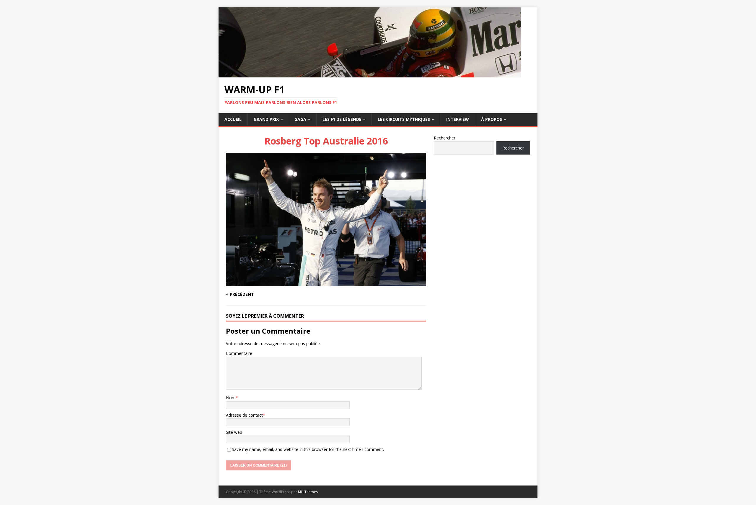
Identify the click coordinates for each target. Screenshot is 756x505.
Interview (457, 119)
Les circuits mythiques (404, 119)
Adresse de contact (244, 415)
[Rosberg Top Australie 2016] (326, 283)
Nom (231, 397)
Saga (300, 119)
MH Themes (308, 491)
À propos (491, 119)
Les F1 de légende (341, 119)
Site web (234, 432)
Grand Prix (266, 119)
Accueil (233, 119)
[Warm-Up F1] (370, 74)
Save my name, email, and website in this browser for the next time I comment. (308, 449)
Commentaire (239, 353)
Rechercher (444, 138)
